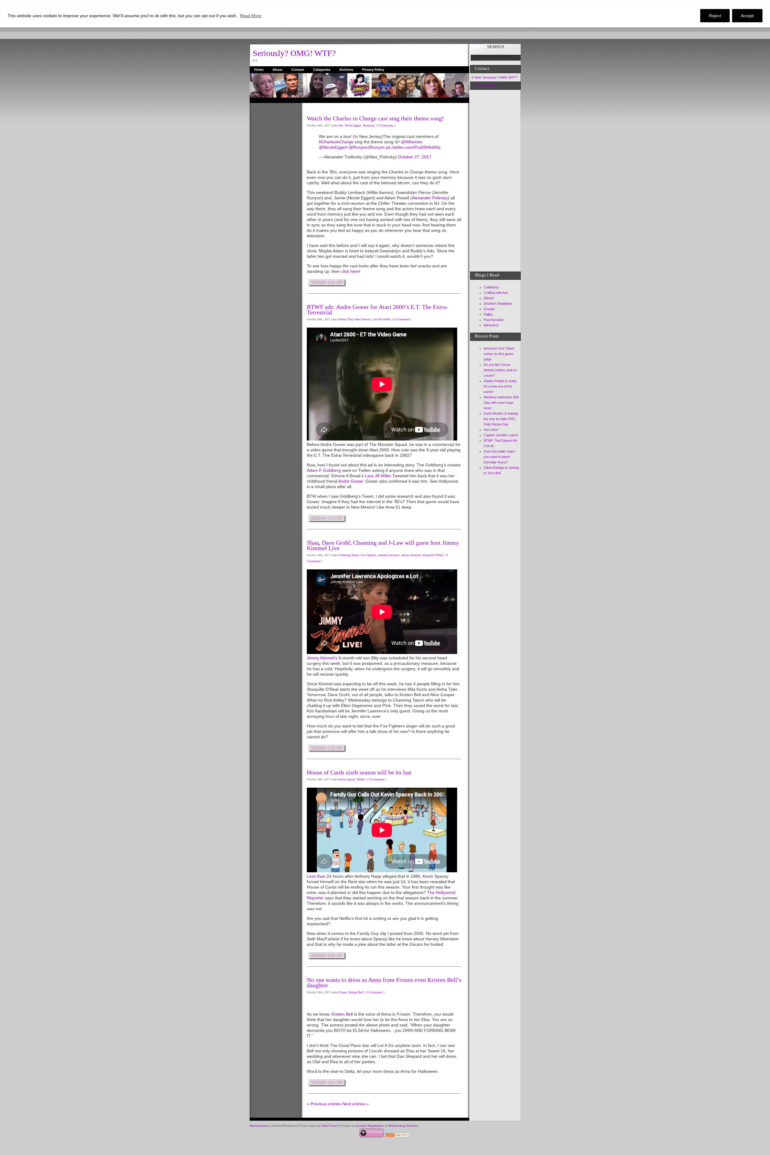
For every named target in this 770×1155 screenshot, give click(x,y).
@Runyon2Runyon (367, 147)
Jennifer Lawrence (388, 555)
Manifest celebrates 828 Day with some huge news (501, 402)
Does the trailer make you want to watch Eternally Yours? (499, 457)
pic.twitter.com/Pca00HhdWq (413, 147)
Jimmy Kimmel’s (322, 657)
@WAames (411, 141)
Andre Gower (350, 481)
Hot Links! (491, 429)
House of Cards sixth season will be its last (359, 772)
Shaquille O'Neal (432, 555)
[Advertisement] (274, 193)
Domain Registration (370, 1125)
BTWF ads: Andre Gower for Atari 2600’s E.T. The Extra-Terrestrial (377, 310)
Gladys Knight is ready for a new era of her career (500, 386)
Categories (321, 69)
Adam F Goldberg (324, 470)
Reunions (368, 125)
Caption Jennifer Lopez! (501, 435)
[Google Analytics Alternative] (397, 1135)
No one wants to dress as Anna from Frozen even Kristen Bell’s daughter (384, 982)
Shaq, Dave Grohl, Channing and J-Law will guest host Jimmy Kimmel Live (383, 545)
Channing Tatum (349, 555)
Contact (297, 69)
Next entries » (355, 1103)
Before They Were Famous (355, 319)
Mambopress (258, 1125)
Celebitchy (491, 287)
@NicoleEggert (333, 147)
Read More (250, 15)
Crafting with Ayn (496, 292)
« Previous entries (324, 1103)
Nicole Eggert (353, 125)
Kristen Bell (356, 992)
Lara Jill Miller (381, 319)
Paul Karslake (494, 320)
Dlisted (489, 298)
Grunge (489, 309)
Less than (317, 876)
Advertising (486, 84)
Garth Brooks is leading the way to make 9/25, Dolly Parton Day (501, 419)
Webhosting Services (403, 1125)
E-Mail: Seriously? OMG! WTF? (495, 77)
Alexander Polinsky (430, 197)
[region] (385, 13)
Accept (747, 15)
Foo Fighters (368, 555)
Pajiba (488, 314)
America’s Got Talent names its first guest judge (499, 354)
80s (341, 125)
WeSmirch (491, 325)
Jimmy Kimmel (410, 555)
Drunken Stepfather (498, 303)
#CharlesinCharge (336, 141)
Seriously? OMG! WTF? (294, 53)
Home (258, 69)
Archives (346, 69)
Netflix (361, 779)
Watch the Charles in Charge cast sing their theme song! (375, 118)
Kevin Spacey (347, 779)
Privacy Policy (373, 69)
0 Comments (386, 125)
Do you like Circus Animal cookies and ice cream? (500, 370)
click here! (350, 271)
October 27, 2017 (414, 156)
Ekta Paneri (330, 1125)
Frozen (343, 992)
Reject (715, 15)
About (277, 69)
